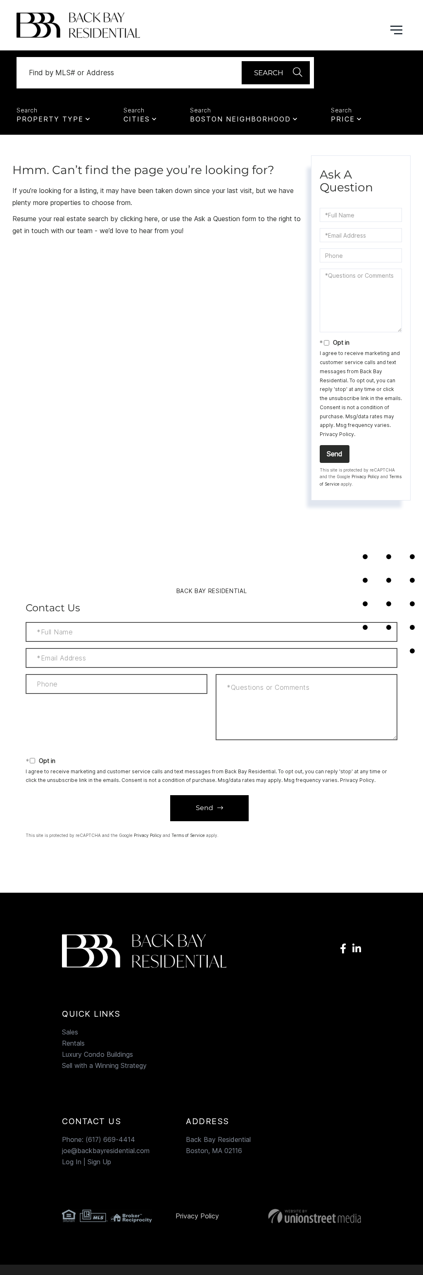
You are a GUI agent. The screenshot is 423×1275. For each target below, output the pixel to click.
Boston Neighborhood (240, 119)
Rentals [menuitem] (73, 1043)
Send (334, 454)
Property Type (50, 119)
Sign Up (99, 1162)
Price (343, 119)
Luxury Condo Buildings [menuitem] (97, 1054)
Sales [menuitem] (70, 1032)
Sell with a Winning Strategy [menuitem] (104, 1065)
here (151, 218)
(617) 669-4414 (110, 1139)
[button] (276, 72)
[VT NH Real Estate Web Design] (314, 1216)
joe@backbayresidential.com (106, 1150)
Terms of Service (188, 835)
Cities (137, 119)
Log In (71, 1162)
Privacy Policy (337, 434)
